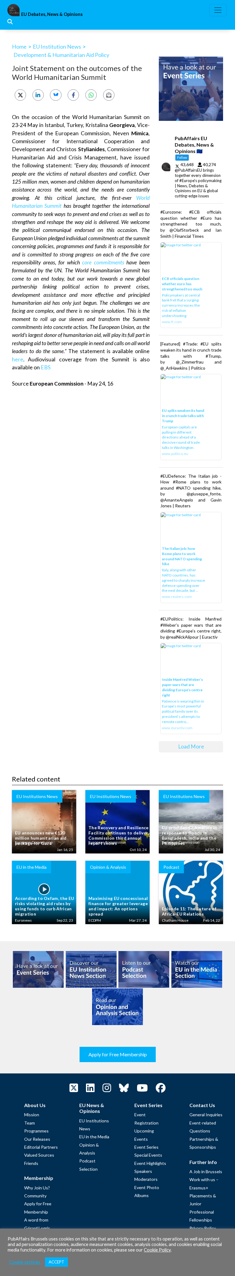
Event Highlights (150, 1163)
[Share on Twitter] (20, 95)
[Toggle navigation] (217, 10)
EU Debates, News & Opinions (52, 14)
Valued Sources (39, 1155)
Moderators (146, 1179)
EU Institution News (57, 46)
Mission (31, 1114)
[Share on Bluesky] (55, 95)
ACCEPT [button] (56, 1261)
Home (19, 46)
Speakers (143, 1171)
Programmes (36, 1130)
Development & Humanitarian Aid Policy (61, 54)
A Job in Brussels (205, 1171)
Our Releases (37, 1139)
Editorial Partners (41, 1147)
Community (35, 1195)
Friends (31, 1163)
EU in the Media (94, 1136)
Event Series (146, 1147)
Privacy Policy (202, 1228)
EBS (45, 367)
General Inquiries (205, 1114)
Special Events (148, 1155)
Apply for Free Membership (117, 1054)
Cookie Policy (157, 1249)
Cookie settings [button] (24, 1262)
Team (29, 1122)
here (17, 359)
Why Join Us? (37, 1187)
